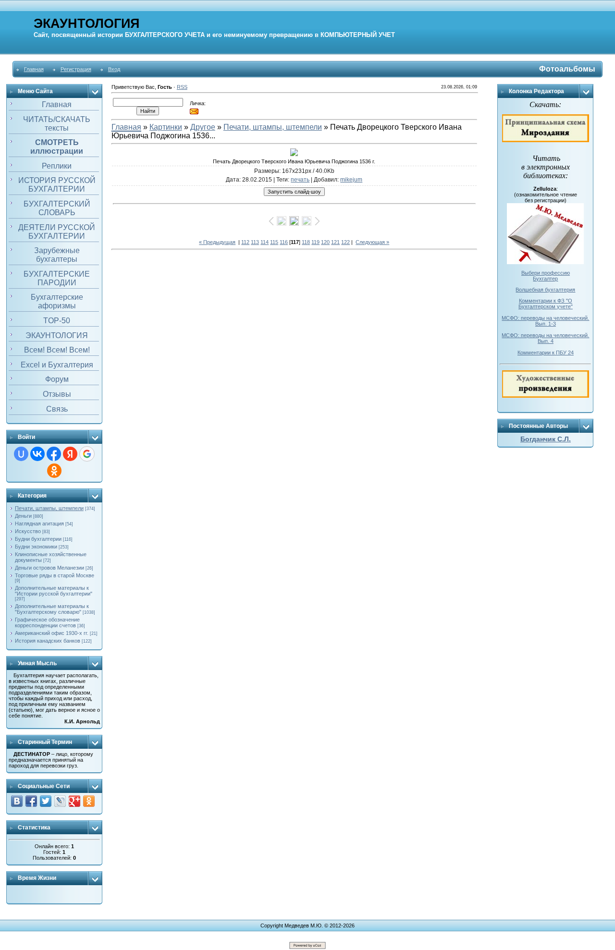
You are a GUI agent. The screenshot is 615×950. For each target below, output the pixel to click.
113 (255, 242)
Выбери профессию (545, 273)
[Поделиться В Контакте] (17, 801)
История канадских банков (47, 641)
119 (315, 242)
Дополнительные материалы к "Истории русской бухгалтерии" (53, 591)
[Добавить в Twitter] (45, 801)
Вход (114, 69)
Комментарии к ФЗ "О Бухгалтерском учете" (545, 303)
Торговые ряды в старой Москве (54, 575)
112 (245, 242)
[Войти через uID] (21, 454)
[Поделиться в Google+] (74, 801)
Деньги (23, 516)
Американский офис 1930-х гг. (51, 633)
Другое (202, 127)
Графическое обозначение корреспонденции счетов (47, 622)
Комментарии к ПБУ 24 (545, 352)
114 (264, 242)
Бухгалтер (545, 278)
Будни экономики (36, 546)
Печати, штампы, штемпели (49, 508)
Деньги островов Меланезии (49, 568)
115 (274, 242)
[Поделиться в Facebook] (31, 801)
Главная (34, 69)
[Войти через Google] (87, 454)
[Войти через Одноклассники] (54, 470)
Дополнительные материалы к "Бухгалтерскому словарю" (52, 609)
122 (345, 242)
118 (306, 242)
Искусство (28, 531)
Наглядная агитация (39, 523)
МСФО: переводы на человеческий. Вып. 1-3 (545, 321)
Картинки (165, 127)
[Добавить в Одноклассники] (89, 801)
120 (325, 242)
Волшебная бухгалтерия (545, 289)
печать (300, 179)
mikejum (351, 179)
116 (284, 242)
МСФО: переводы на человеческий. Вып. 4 (545, 338)
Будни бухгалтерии (38, 539)
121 (335, 242)
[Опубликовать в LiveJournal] (60, 801)
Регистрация (76, 69)
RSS (182, 87)
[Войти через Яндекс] (70, 454)
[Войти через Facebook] (54, 454)
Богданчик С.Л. (545, 439)
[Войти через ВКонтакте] (37, 454)
